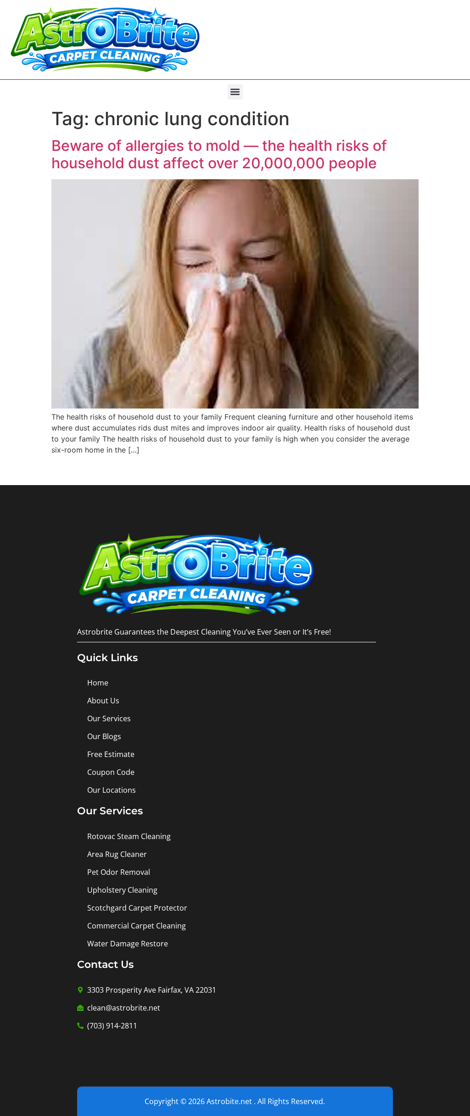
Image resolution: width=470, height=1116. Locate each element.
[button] (235, 91)
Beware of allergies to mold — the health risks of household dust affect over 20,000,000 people (219, 154)
